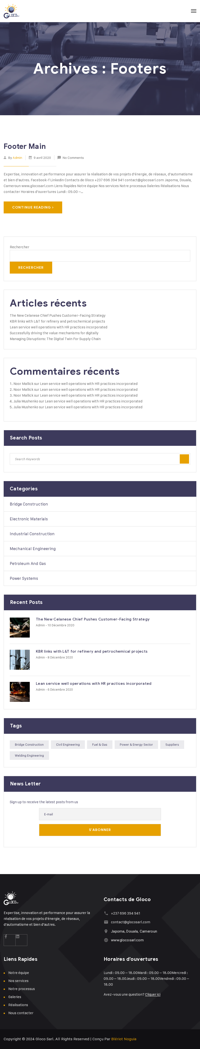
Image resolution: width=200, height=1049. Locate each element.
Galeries (14, 996)
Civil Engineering (68, 744)
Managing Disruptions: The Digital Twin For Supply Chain (55, 338)
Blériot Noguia (123, 1039)
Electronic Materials (29, 518)
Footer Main (25, 146)
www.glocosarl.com (127, 940)
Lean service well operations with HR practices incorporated (58, 327)
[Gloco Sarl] (11, 10)
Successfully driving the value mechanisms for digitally (54, 333)
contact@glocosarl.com (130, 922)
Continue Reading (31, 207)
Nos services (18, 980)
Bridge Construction (29, 504)
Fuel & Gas (99, 744)
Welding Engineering (29, 755)
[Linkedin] (21, 940)
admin (17, 157)
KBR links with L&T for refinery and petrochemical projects (57, 321)
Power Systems (24, 578)
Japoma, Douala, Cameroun (134, 931)
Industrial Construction (32, 533)
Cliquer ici (152, 994)
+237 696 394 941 (125, 913)
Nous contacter (20, 1013)
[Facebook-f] (10, 940)
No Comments (73, 157)
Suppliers (172, 744)
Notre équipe (18, 972)
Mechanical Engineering (33, 548)
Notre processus (21, 988)
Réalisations (18, 1004)
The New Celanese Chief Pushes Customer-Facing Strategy (58, 315)
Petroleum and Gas (28, 563)
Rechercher (19, 247)
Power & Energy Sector (136, 744)
